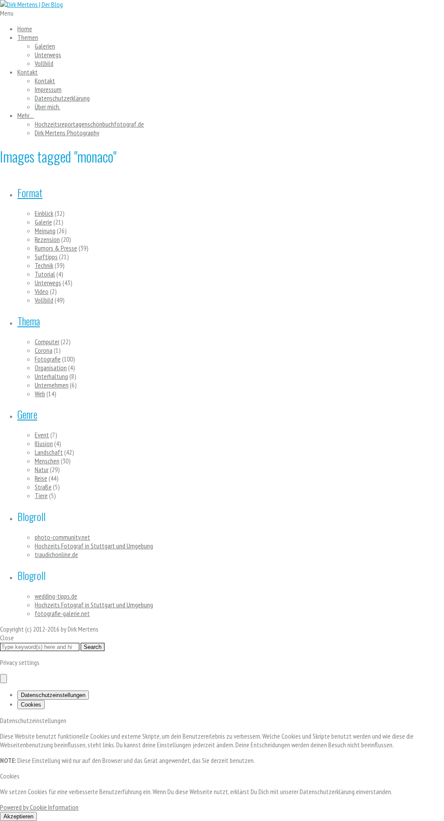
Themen (27, 37)
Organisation (51, 367)
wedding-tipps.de (56, 596)
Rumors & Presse (56, 248)
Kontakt (27, 72)
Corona (43, 350)
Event (42, 434)
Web (40, 393)
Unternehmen (52, 385)
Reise (41, 478)
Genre (27, 414)
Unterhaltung (51, 376)
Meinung (45, 230)
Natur (42, 469)
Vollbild (44, 63)
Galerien (45, 46)
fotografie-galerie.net (62, 613)
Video (42, 291)
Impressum (48, 89)
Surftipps (46, 256)
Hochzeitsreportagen (89, 124)
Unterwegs (48, 54)
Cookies (31, 704)
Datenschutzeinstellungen (53, 695)
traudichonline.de (56, 554)
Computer (47, 341)
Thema (28, 321)
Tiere (41, 495)
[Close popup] (3, 678)
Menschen (47, 460)
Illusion (44, 443)
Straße (43, 486)
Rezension (47, 239)
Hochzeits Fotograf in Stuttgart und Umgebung (94, 545)
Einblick (44, 213)
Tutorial (45, 274)
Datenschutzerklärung (62, 98)
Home (24, 28)
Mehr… (25, 115)
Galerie (43, 222)
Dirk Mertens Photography (67, 132)
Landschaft (49, 452)
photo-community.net (62, 537)
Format (29, 192)
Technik (44, 265)
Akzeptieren (18, 816)
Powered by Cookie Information (39, 807)
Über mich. (47, 106)
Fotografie (48, 359)
